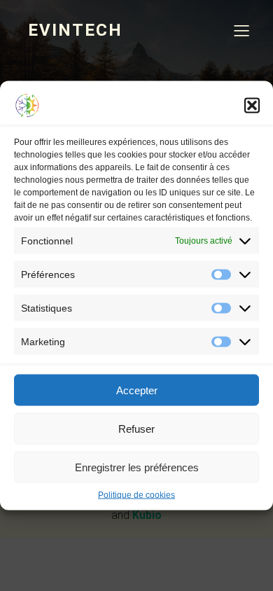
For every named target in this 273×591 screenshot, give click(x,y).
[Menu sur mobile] (241, 30)
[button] (252, 106)
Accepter (137, 390)
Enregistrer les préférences (137, 467)
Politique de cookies (136, 495)
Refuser (136, 428)
